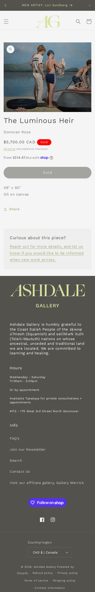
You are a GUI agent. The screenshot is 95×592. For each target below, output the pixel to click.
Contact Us (20, 471)
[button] (6, 21)
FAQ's (14, 438)
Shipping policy (64, 580)
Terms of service (36, 580)
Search (16, 460)
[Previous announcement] (5, 5)
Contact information (50, 588)
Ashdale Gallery (45, 566)
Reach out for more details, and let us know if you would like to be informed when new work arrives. (47, 253)
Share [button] (14, 209)
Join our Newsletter (28, 449)
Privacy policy (67, 573)
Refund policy (43, 573)
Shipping (9, 149)
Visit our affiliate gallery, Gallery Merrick (47, 483)
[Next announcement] (89, 5)
